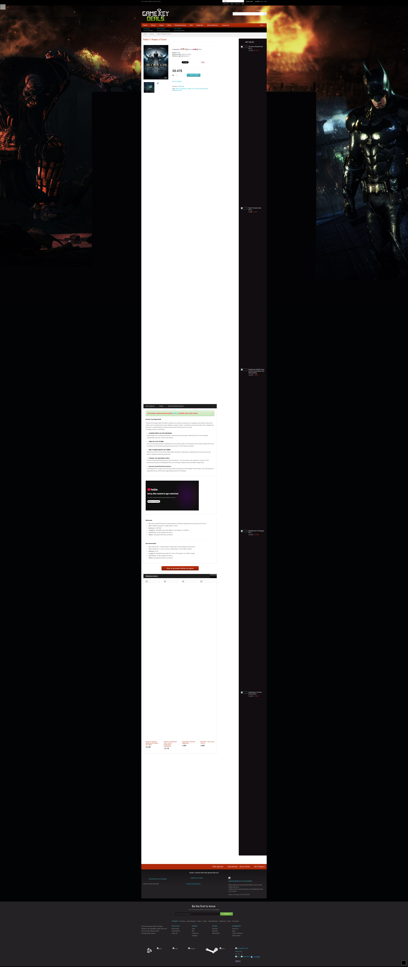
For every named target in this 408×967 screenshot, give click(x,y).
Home (145, 34)
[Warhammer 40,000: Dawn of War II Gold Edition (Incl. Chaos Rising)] (244, 448)
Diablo (189, 88)
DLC (193, 88)
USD (243, 3)
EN (232, 3)
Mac (206, 88)
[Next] (215, 576)
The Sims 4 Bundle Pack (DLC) (255, 47)
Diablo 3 (175, 413)
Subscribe (226, 914)
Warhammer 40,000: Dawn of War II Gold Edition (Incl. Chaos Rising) (256, 371)
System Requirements (176, 406)
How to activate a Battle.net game (180, 568)
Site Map (194, 935)
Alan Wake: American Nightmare (188, 742)
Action (178, 88)
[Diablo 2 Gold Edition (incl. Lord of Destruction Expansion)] (171, 660)
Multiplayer (175, 90)
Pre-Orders (177, 29)
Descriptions (150, 406)
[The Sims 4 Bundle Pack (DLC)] (244, 125)
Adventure (183, 88)
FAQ (193, 931)
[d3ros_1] (149, 87)
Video (161, 406)
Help (193, 928)
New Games (161, 29)
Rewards (215, 931)
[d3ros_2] (158, 83)
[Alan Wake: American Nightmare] (189, 660)
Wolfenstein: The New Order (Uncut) (255, 693)
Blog (233, 931)
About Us (235, 928)
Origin (205, 921)
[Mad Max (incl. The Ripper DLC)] (244, 609)
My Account (175, 928)
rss (241, 954)
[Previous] (211, 576)
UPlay (229, 921)
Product (151, 34)
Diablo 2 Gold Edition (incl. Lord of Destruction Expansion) (170, 744)
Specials (214, 928)
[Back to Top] (404, 963)
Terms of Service (237, 933)
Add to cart (157, 737)
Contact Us (195, 933)
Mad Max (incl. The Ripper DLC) (256, 531)
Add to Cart (194, 75)
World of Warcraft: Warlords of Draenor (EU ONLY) (152, 743)
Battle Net (181, 86)
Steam (199, 921)
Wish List (174, 933)
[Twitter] (266, 30)
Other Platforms (213, 921)
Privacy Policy (236, 935)
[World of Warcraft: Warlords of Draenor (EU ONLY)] (153, 660)
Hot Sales (146, 29)
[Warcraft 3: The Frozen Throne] (207, 660)
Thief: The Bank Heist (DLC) (254, 208)
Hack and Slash (200, 88)
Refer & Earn (216, 933)
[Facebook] (266, 28)
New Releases (191, 921)
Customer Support (261, 10)
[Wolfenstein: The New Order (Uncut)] (244, 771)
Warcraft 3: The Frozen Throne (207, 742)
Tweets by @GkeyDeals (193, 884)
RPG (180, 90)
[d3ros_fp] (155, 63)
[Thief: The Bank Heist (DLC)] (244, 286)
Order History (176, 931)
